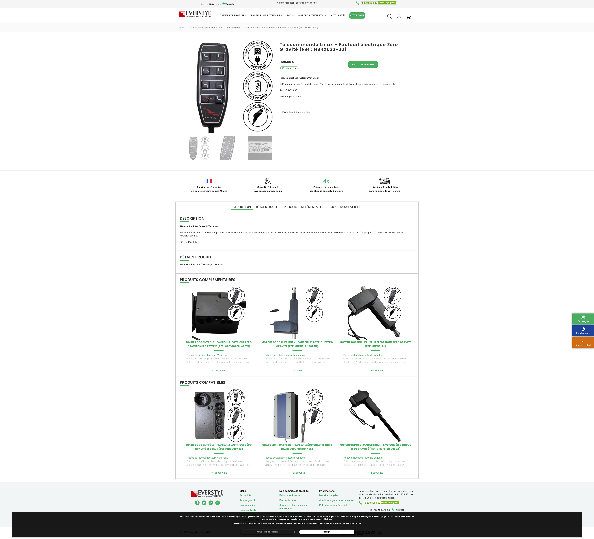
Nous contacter (248, 510)
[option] (197, 148)
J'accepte (326, 532)
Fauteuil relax (233, 27)
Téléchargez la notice (290, 96)
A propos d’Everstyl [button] (311, 15)
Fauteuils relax (287, 500)
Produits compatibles (345, 206)
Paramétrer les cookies (267, 532)
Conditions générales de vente (336, 500)
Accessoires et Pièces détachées (206, 27)
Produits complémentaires (303, 206)
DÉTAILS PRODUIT (267, 206)
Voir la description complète (296, 112)
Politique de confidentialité (334, 505)
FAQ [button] (289, 15)
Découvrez (221, 370)
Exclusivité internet (290, 495)
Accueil (181, 27)
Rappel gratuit (248, 500)
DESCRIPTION (242, 206)
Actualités (338, 15)
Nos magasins (247, 505)
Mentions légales (328, 495)
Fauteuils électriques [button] (266, 15)
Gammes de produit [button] (232, 15)
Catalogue (357, 15)
